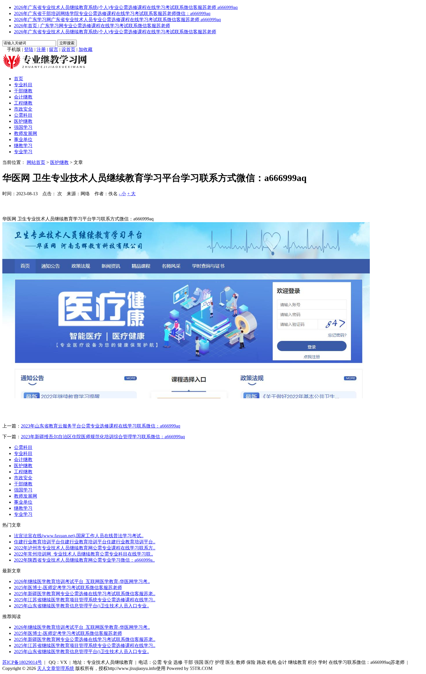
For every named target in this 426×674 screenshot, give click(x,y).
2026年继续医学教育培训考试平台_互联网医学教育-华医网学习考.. (82, 581)
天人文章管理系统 (55, 668)
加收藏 (85, 49)
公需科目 (23, 115)
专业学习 (23, 151)
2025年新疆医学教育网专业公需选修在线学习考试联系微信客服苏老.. (84, 593)
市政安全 (23, 109)
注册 (41, 49)
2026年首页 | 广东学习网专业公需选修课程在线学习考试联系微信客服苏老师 (92, 25)
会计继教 (23, 96)
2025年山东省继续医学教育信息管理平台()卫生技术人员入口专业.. (81, 605)
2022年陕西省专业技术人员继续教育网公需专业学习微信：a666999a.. (84, 560)
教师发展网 (25, 133)
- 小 (122, 193)
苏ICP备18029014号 (22, 662)
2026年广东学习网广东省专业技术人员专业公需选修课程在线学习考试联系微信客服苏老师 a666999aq (117, 19)
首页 (18, 78)
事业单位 (23, 139)
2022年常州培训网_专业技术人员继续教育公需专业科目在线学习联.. (83, 553)
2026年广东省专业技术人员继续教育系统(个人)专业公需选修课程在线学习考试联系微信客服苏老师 (115, 31)
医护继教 (23, 121)
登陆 (28, 49)
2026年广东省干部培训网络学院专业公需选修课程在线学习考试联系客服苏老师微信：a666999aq (112, 13)
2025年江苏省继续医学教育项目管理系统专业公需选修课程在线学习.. (84, 599)
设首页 (68, 49)
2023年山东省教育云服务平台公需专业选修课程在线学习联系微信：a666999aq (100, 425)
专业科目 (23, 84)
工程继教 (23, 103)
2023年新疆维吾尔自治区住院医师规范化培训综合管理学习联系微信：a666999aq (103, 436)
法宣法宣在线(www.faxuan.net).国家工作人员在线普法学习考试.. (78, 535)
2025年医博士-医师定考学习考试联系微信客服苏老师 (68, 587)
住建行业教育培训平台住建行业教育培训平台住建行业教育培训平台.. (84, 541)
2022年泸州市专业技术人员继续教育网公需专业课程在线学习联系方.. (84, 547)
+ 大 (131, 193)
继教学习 (23, 145)
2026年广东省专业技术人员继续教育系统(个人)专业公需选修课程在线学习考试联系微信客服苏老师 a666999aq (126, 7)
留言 (53, 49)
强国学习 (23, 127)
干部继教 (23, 90)
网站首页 (36, 162)
